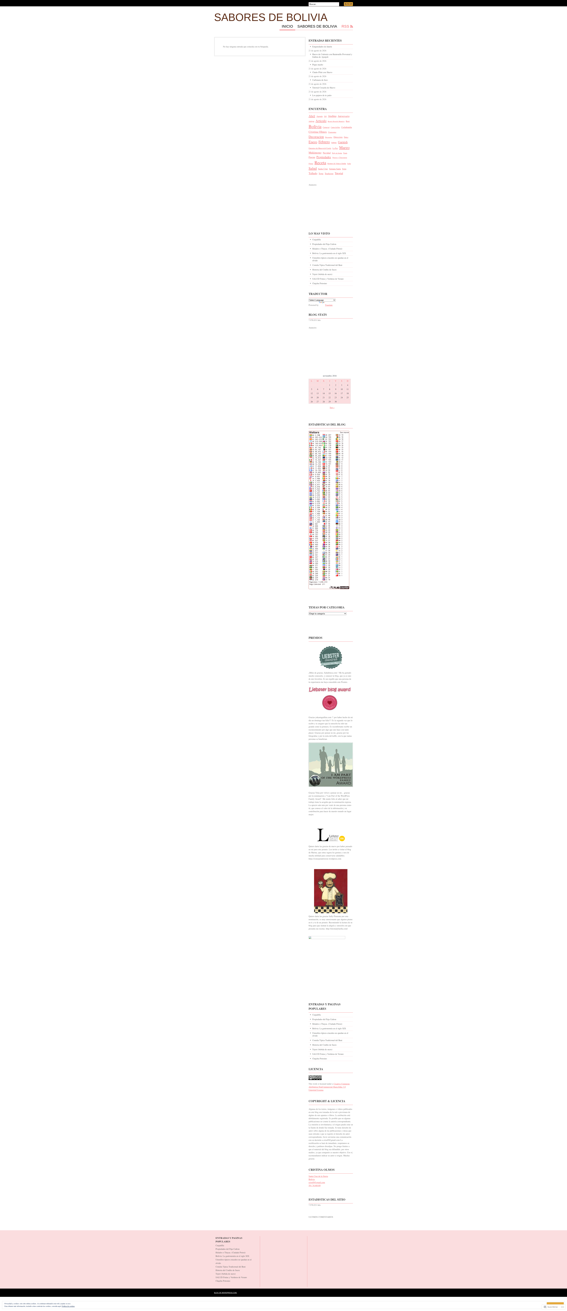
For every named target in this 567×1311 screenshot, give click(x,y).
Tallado (313, 173)
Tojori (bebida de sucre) (322, 274)
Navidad (327, 152)
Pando (345, 153)
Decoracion (316, 136)
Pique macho (317, 64)
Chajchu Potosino (319, 283)
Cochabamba (346, 127)
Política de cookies (68, 1306)
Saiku (349, 163)
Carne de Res (335, 127)
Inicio (287, 26)
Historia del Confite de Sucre (324, 269)
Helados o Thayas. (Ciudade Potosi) (327, 248)
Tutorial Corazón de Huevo (323, 87)
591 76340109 (315, 1185)
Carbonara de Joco (320, 80)
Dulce (346, 137)
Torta (321, 173)
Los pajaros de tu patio (321, 95)
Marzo (344, 147)
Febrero (324, 141)
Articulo (321, 121)
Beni (348, 121)
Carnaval (326, 127)
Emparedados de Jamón (322, 46)
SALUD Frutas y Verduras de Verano (328, 278)
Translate (329, 305)
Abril (312, 116)
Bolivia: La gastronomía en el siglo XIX (329, 253)
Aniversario (344, 116)
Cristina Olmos (318, 132)
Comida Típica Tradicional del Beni (327, 265)
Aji (325, 116)
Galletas (334, 142)
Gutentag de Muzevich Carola (320, 148)
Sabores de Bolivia (271, 17)
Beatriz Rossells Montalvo (336, 121)
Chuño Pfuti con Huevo (322, 72)
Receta (320, 162)
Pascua (312, 157)
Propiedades (323, 157)
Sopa (344, 168)
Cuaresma (332, 132)
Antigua (311, 121)
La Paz (335, 148)
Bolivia (315, 126)
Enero (313, 141)
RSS (345, 26)
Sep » (332, 407)
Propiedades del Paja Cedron (324, 244)
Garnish (343, 142)
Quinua (311, 164)
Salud (313, 168)
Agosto (319, 116)
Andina (332, 116)
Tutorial (339, 173)
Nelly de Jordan (337, 153)
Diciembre (328, 137)
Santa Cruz (323, 168)
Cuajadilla (316, 239)
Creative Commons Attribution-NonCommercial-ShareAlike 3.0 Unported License (329, 1086)
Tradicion (329, 173)
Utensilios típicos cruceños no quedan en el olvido (330, 259)
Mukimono (315, 153)
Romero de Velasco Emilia (337, 163)
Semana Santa (335, 168)
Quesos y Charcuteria (339, 157)
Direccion (338, 136)
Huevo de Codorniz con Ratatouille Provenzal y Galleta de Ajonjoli (332, 55)
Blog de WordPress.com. (225, 1293)
